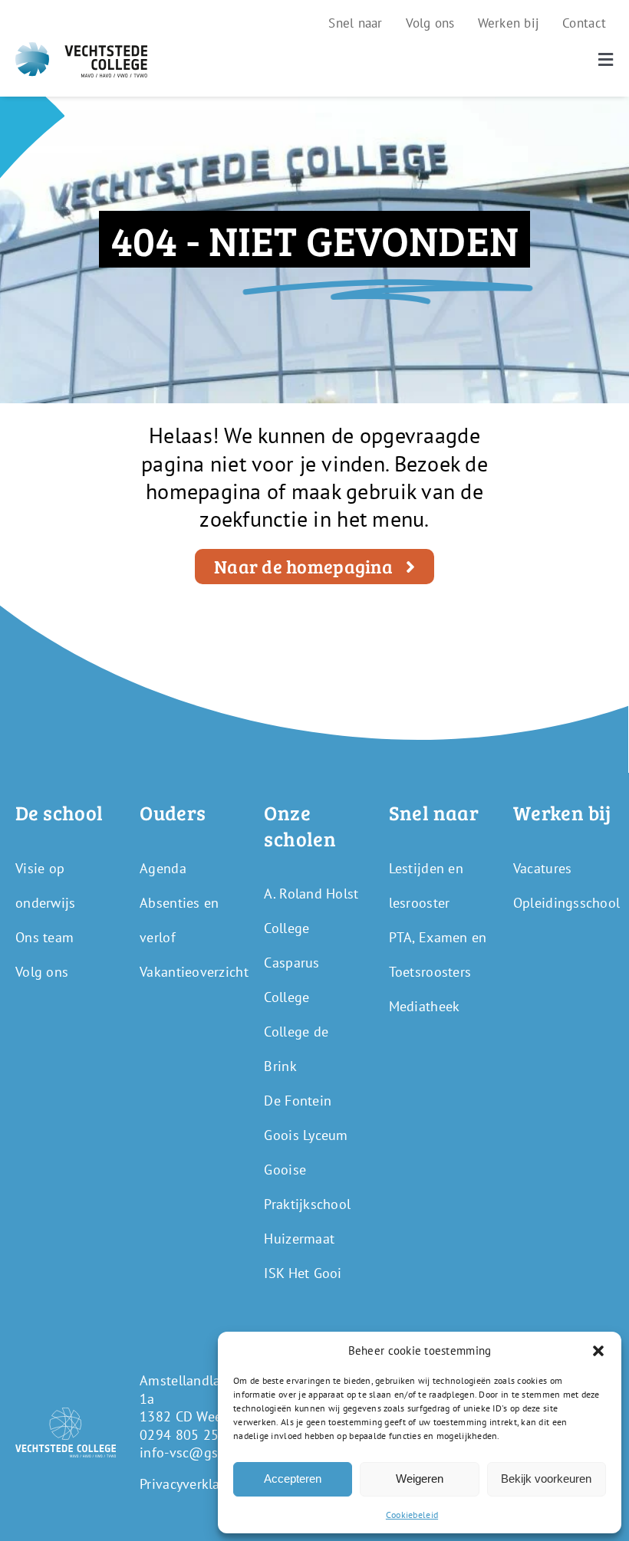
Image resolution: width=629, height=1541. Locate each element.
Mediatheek (424, 1006)
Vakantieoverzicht (194, 972)
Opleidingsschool (566, 903)
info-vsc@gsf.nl (189, 1452)
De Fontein (297, 1100)
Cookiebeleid (412, 1514)
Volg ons (41, 972)
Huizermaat (299, 1238)
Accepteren (292, 1478)
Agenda (163, 868)
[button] (598, 1351)
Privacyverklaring (192, 1484)
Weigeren (419, 1478)
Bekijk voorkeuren (546, 1478)
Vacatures (542, 868)
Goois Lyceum (305, 1135)
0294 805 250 (183, 1435)
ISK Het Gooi (302, 1273)
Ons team (44, 937)
